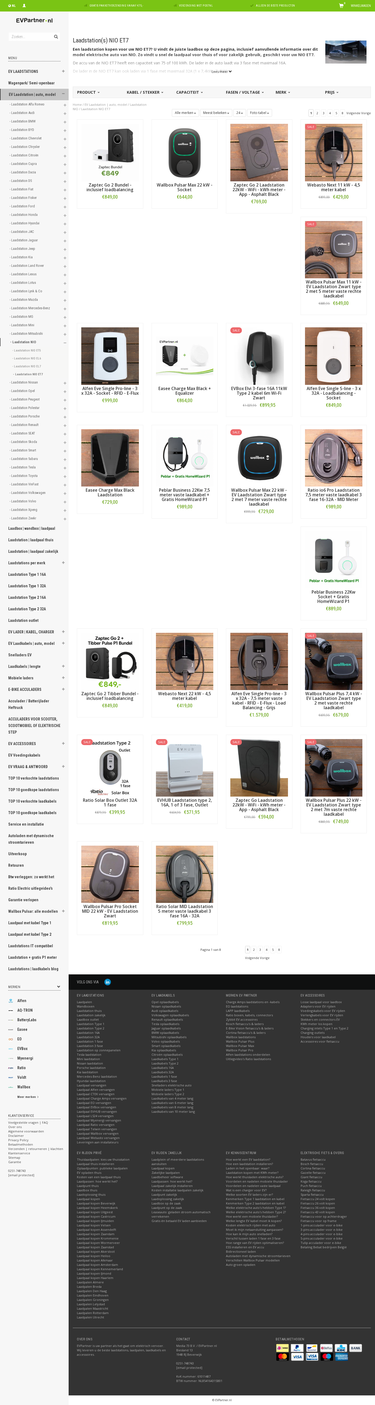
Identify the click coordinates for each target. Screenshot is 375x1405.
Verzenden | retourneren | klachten (35, 1149)
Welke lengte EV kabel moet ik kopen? (254, 1221)
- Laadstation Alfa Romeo (27, 104)
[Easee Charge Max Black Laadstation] (110, 457)
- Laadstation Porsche (25, 416)
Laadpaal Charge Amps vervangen (102, 1098)
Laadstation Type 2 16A (27, 597)
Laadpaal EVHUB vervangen (97, 1111)
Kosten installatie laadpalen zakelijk (177, 1190)
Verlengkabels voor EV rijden (322, 1015)
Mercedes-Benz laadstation (97, 1076)
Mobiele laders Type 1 (168, 1090)
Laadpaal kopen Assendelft (96, 1229)
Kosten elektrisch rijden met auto (250, 1225)
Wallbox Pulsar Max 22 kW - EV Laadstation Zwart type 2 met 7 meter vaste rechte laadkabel (259, 497)
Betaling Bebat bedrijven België (324, 1247)
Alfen (21, 1000)
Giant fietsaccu (311, 1177)
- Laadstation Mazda (24, 299)
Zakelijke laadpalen (166, 1173)
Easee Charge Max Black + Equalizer (184, 391)
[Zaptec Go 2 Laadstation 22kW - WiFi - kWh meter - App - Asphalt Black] (259, 152)
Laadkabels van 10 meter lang (173, 1111)
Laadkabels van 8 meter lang (172, 1107)
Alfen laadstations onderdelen (248, 1054)
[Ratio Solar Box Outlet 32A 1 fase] (110, 767)
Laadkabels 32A (163, 1072)
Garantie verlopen (23, 900)
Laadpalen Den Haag (92, 1291)
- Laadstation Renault (24, 425)
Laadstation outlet (23, 620)
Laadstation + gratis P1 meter (32, 957)
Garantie (14, 1162)
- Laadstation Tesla (23, 467)
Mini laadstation (88, 1059)
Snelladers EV (20, 655)
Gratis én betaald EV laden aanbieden (179, 1221)
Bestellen (110, 208)
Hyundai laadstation (91, 1081)
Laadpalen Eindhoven (92, 1295)
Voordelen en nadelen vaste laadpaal (253, 1186)
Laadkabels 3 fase (164, 1081)
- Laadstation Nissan (24, 382)
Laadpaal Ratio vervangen (95, 1125)
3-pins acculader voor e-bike (322, 1229)
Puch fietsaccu (311, 1186)
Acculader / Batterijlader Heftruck (28, 704)
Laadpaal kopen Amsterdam (97, 1265)
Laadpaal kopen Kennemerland (100, 1269)
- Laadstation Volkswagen (28, 493)
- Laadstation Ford (23, 206)
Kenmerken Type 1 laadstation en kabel (255, 1199)
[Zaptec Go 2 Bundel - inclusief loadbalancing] (110, 152)
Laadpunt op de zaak (167, 1208)
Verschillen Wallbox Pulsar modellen (253, 1260)
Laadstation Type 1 (90, 1024)
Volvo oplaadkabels (166, 1041)
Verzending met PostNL (196, 5)
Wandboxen (85, 1006)
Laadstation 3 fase (90, 1046)
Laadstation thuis (89, 1011)
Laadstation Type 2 (90, 1028)
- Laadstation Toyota (24, 476)
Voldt (21, 1077)
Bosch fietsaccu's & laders (245, 1024)
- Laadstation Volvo (23, 501)
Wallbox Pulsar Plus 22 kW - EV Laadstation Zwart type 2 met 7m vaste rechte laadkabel (334, 807)
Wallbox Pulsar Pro (239, 1050)
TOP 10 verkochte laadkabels (32, 801)
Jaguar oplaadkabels (166, 1028)
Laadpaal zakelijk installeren (172, 1186)
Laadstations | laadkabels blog (33, 969)
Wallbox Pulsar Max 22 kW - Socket (184, 187)
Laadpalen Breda (89, 1286)
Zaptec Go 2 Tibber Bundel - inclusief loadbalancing (110, 696)
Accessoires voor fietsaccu (320, 1041)
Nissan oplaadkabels (166, 1006)
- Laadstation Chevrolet (26, 138)
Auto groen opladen (240, 1265)
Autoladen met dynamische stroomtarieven (31, 839)
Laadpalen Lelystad (91, 1304)
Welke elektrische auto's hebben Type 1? (256, 1208)
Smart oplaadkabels (166, 1046)
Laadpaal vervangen (91, 1085)
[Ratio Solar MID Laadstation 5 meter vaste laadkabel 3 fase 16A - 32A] (185, 873)
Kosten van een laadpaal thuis (99, 1177)
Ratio (21, 1068)
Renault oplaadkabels (167, 1019)
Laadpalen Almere (90, 1282)
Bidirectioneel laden (241, 1251)
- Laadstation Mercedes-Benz (30, 308)
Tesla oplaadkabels (165, 1024)
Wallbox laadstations (241, 1037)
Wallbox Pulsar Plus (240, 1041)
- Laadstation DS (21, 181)
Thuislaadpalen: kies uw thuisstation (103, 1159)
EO (19, 1039)
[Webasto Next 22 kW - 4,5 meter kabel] (185, 660)
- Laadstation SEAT (23, 433)
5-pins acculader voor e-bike (322, 1238)
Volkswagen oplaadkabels (170, 1015)
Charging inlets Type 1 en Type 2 (324, 1028)
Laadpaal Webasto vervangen (98, 1138)
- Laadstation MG (22, 316)
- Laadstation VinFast (24, 484)
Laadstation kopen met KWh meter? (252, 1173)
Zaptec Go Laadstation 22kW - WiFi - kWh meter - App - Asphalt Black (259, 804)
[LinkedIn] (107, 982)
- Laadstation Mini (22, 325)
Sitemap (14, 1157)
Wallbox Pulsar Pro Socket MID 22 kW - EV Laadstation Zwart (110, 911)
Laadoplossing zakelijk (168, 1199)
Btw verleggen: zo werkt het (31, 877)
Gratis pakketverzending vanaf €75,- (116, 5)
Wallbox (23, 1087)
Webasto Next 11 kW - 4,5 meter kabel (333, 187)
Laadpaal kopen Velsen (94, 1225)
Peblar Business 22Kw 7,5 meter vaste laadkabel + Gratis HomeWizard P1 (184, 494)
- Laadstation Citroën (24, 155)
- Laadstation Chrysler (25, 147)
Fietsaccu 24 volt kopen (318, 1199)
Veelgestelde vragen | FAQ (28, 1122)
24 (238, 112)
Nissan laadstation (90, 1063)
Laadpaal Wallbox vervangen (98, 1133)
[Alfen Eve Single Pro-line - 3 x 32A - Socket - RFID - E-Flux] (110, 355)
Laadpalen (84, 1002)
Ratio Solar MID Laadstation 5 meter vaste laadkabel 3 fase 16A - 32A (184, 911)
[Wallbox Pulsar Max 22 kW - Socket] (185, 152)
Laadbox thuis (87, 1190)
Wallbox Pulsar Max (240, 1046)
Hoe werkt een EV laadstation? (248, 1159)
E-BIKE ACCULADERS (24, 689)
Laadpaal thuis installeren (95, 1164)
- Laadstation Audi (22, 113)
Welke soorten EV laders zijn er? (249, 1194)
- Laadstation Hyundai (25, 223)
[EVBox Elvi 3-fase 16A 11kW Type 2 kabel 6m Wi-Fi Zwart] (259, 355)
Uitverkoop (17, 854)
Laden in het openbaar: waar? (247, 1168)
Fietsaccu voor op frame (319, 1221)
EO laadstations (237, 1006)
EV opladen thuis (89, 1173)
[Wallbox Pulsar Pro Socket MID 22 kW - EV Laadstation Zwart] (110, 873)
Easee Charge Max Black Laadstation (110, 492)
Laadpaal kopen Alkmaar (95, 1260)
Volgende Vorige (358, 113)
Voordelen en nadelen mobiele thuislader (257, 1181)
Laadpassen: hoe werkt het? (97, 1181)
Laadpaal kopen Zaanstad (95, 1247)
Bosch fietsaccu (312, 1164)
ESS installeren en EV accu (245, 1247)
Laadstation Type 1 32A (27, 586)
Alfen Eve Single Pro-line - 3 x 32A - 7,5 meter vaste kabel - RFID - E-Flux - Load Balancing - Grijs (259, 701)
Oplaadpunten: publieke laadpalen (102, 1168)
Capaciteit (188, 92)
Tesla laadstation (89, 1054)
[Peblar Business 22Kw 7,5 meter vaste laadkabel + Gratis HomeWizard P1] (185, 457)
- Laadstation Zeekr (23, 518)
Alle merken (184, 112)
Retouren (16, 865)
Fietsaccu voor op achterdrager (324, 1216)
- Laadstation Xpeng (24, 510)
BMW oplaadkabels (165, 1033)
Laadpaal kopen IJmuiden (95, 1221)
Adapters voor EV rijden (318, 1006)
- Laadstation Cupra (24, 164)
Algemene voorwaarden (26, 1131)
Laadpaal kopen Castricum (96, 1216)
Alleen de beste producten (275, 5)
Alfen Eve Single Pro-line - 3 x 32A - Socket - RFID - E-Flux (110, 391)
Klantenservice (19, 1153)
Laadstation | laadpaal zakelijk (33, 551)
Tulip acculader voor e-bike (321, 1243)
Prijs (330, 92)
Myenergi (25, 1058)
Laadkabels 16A (163, 1068)
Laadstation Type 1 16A (27, 574)
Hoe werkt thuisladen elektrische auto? (254, 1177)
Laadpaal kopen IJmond (94, 1273)
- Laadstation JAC (22, 232)
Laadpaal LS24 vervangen (95, 1116)
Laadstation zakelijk (91, 1015)
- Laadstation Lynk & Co (26, 291)
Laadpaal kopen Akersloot (96, 1251)
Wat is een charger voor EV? (246, 1190)
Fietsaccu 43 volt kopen (318, 1212)
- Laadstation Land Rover (27, 266)
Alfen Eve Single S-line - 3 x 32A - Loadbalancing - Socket (334, 393)
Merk (281, 92)
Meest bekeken (215, 112)
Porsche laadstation (91, 1068)
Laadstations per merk (26, 563)
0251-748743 (17, 1171)
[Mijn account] (24, 5)
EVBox (22, 1048)
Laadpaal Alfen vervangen (96, 1090)
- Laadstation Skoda (24, 442)
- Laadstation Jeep (23, 249)
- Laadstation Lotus (23, 283)
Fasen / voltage (243, 92)
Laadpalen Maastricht (92, 1308)
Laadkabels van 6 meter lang (172, 1103)
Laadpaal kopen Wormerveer (98, 1243)
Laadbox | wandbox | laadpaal (31, 528)
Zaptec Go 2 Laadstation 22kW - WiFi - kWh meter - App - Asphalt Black (259, 189)
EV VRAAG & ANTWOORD (28, 767)
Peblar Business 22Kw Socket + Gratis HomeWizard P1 (334, 596)
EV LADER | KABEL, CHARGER (31, 632)
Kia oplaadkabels (164, 1050)
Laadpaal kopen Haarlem (95, 1278)
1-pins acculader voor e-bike (322, 1225)
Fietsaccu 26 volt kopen (318, 1203)
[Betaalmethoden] (283, 1348)
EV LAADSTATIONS (23, 71)
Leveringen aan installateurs (97, 1142)
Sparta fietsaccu (312, 1194)
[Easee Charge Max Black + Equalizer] (185, 355)
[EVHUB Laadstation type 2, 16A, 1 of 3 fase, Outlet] (185, 767)
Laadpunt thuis (88, 1186)
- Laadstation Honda (24, 215)
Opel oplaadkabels (165, 1002)
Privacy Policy (18, 1140)
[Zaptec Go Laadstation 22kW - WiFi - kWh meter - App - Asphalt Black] (259, 767)
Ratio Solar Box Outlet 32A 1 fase (110, 802)
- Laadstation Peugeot (25, 399)
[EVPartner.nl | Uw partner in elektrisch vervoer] (34, 20)
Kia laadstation (87, 1072)
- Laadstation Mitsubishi (27, 333)
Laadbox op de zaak (166, 1203)
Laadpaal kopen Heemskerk (97, 1208)
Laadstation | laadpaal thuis (31, 540)
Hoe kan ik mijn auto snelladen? (249, 1234)
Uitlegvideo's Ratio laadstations (248, 1059)
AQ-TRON (25, 1010)
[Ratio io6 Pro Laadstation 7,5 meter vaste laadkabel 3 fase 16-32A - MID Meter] (334, 457)
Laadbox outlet (88, 1019)
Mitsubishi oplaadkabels (169, 1037)
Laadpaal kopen (88, 1199)
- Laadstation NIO (23, 342)
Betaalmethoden (20, 1144)
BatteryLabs (27, 1020)
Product (87, 92)
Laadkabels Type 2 (165, 1063)
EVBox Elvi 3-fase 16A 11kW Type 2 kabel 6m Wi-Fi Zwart (259, 393)
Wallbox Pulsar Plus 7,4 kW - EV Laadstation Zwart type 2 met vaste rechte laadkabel (333, 701)
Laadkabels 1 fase (164, 1076)
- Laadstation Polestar (25, 408)
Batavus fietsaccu (313, 1159)
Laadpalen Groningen (93, 1300)
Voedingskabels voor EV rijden (323, 1011)
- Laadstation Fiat (22, 189)
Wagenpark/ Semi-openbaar (31, 83)
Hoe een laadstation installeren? (249, 1164)
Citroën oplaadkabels (167, 1054)
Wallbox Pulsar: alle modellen (33, 911)
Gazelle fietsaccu (313, 1173)
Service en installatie (26, 824)
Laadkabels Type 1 (165, 1059)
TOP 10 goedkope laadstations (33, 790)
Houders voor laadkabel (318, 1037)
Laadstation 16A (88, 1033)
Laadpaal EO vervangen (94, 1103)
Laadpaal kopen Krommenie (98, 1238)
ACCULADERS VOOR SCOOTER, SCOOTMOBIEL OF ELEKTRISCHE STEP (34, 725)
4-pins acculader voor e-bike (322, 1234)
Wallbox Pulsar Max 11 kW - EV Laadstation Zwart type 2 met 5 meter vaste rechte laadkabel (334, 289)
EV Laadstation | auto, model (32, 94)
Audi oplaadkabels (165, 1011)
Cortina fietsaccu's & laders (245, 1033)
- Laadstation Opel (23, 391)
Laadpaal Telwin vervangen (97, 1129)
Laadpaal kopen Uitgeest (95, 1212)
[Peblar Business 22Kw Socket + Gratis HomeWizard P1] (334, 559)
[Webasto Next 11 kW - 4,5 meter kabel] (334, 152)
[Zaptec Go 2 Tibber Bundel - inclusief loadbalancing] (110, 660)
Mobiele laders (20, 678)
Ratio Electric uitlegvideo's (30, 888)
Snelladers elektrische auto (172, 1085)
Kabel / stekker (144, 92)
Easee (22, 1029)
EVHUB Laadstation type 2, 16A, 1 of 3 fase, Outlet (184, 802)
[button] (63, 72)
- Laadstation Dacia (23, 172)
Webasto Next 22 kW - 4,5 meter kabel (184, 696)
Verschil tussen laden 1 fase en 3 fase (253, 1238)
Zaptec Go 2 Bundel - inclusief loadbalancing (109, 187)
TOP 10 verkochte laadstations (33, 778)
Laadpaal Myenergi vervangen (99, 1120)
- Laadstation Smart (23, 450)
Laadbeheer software (167, 1177)
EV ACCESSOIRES (22, 744)
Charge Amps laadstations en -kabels (252, 1002)
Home (77, 104)
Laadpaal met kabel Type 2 (29, 934)
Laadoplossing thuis (91, 1194)
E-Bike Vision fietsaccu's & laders (249, 1028)
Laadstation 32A (88, 1037)
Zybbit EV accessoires (242, 1019)
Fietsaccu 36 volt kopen (318, 1208)
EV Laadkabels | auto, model (31, 643)
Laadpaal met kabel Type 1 (29, 923)
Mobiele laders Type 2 (168, 1094)
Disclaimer (16, 1136)
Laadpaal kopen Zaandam (95, 1234)
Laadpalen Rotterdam (93, 1313)
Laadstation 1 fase (90, 1041)
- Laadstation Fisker (24, 198)
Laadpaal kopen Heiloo (93, 1256)
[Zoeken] (55, 33)
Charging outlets (312, 1033)
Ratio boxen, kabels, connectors (249, 1015)
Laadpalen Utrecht (90, 1317)
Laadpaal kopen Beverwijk (96, 1203)
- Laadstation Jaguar (24, 240)
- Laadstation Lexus (23, 274)
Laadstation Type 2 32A (27, 609)
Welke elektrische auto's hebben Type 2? (256, 1212)
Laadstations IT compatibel (30, 946)
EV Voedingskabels (24, 755)
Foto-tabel (258, 112)
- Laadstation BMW (23, 121)
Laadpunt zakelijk (164, 1194)
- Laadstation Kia (21, 257)
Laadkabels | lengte (24, 666)
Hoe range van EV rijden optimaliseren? (255, 1243)
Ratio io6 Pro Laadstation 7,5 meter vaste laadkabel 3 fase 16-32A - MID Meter (333, 494)
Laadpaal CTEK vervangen (95, 1094)
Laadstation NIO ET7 (95, 109)
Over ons (15, 1127)
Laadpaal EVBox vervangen (96, 1107)
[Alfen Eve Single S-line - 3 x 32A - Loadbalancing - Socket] (334, 355)
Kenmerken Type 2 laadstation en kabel (255, 1203)
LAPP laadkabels (238, 1011)
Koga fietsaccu (311, 1181)
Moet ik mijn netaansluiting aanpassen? (254, 1229)
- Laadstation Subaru (24, 459)
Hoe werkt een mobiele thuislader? (252, 1216)
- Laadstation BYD (22, 130)
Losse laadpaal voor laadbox (321, 1002)
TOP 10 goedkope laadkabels (32, 813)
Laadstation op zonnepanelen (99, 1050)
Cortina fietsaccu (313, 1168)
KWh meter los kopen (316, 1024)
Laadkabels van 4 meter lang (172, 1098)
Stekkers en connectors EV (320, 1019)
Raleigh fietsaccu (313, 1190)
